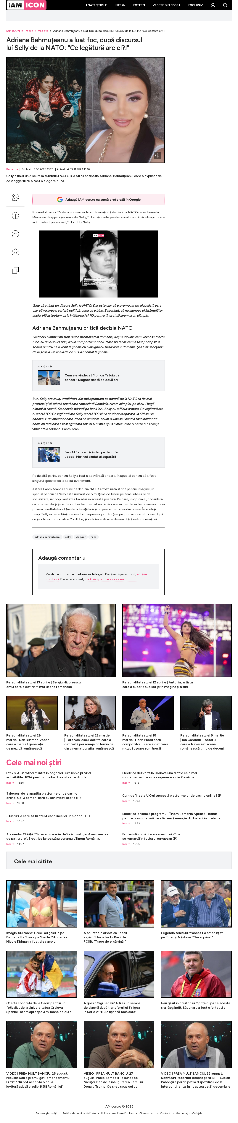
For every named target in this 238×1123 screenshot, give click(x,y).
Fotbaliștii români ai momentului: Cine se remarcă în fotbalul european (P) (177, 839)
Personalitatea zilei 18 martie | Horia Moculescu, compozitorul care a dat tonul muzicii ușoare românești (148, 723)
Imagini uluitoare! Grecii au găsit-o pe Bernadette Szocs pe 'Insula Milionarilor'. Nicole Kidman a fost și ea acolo (41, 912)
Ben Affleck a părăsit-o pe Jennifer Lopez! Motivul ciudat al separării (98, 454)
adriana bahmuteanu (47, 537)
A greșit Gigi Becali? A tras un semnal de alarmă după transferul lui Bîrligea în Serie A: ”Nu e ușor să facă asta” (119, 982)
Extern (139, 5)
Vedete (43, 31)
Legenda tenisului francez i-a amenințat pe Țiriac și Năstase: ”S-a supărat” (196, 912)
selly (68, 537)
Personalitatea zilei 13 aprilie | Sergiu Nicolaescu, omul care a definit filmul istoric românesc (61, 646)
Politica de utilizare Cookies (117, 1113)
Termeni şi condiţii (46, 1113)
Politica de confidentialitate (79, 1113)
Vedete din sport (167, 5)
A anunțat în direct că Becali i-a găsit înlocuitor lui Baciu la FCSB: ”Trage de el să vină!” (119, 912)
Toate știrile (96, 5)
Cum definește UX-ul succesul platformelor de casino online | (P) (177, 798)
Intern (120, 5)
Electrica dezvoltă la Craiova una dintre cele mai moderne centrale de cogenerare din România (177, 778)
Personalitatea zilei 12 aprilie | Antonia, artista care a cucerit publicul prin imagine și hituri (177, 646)
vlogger (81, 537)
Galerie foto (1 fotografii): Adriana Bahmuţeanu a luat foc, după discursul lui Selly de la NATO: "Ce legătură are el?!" (85, 110)
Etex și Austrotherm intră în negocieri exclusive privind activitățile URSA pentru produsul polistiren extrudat (61, 778)
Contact (165, 1113)
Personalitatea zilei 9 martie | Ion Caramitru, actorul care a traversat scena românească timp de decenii (206, 723)
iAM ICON (13, 31)
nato (94, 537)
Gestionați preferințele (189, 1113)
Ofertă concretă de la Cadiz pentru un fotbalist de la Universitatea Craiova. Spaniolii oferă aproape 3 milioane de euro (41, 982)
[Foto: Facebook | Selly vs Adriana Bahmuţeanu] (157, 155)
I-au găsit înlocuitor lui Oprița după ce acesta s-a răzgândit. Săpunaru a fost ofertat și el (196, 982)
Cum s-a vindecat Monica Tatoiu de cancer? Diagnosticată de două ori (98, 377)
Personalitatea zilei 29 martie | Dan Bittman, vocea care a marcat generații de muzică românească (32, 723)
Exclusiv (195, 5)
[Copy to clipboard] (15, 270)
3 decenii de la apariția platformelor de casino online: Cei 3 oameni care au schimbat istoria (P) (61, 798)
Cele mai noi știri (34, 762)
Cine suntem (146, 1113)
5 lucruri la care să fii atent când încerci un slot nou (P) (61, 818)
